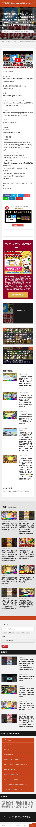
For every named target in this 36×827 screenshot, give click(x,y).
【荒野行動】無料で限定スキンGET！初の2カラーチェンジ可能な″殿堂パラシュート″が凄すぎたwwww (25, 382)
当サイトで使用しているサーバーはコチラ (15, 764)
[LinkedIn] (12, 198)
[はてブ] (21, 195)
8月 (21, 801)
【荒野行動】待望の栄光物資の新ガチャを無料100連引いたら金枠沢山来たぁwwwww (25, 419)
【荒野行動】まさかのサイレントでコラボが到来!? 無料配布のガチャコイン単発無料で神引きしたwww (9, 527)
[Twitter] (14, 195)
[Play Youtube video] (18, 59)
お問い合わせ (7, 740)
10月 (26, 802)
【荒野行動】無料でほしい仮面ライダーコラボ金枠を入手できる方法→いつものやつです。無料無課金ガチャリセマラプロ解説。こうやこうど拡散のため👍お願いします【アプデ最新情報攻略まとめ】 (26, 469)
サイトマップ (7, 745)
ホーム (3, 825)
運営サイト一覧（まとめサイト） (13, 759)
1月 (6, 801)
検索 (4, 646)
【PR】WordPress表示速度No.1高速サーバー (16, 784)
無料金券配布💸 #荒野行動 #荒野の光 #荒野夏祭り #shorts (26, 678)
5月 (15, 801)
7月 (19, 801)
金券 (9, 41)
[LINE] (5, 198)
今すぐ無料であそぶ (18, 295)
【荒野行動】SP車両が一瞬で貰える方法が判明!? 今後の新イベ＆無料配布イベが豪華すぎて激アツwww (26, 604)
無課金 (28, 632)
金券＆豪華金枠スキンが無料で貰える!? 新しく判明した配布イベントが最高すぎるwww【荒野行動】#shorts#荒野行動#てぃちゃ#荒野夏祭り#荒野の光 (26, 528)
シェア (10, 825)
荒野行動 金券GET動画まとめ (18, 4)
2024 (3, 803)
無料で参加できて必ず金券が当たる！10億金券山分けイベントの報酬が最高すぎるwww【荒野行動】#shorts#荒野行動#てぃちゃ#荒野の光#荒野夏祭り (9, 555)
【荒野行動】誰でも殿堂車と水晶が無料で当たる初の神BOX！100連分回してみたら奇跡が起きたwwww (25, 401)
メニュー (18, 825)
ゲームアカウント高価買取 (11, 779)
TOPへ (32, 825)
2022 (3, 806)
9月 (23, 802)
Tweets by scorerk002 (9, 122)
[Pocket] (27, 195)
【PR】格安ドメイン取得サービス (13, 789)
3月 (10, 801)
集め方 (18, 632)
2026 (3, 801)
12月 (31, 802)
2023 (3, 805)
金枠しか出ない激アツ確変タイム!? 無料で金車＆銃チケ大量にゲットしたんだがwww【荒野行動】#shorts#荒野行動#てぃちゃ (9, 606)
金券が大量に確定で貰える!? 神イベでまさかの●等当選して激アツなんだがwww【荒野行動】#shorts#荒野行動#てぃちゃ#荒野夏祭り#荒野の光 (26, 722)
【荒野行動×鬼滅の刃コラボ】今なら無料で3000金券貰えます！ (26, 580)
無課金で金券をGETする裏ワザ (12, 774)
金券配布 (4, 632)
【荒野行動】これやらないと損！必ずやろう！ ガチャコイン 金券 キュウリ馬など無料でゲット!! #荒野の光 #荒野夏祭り (26, 554)
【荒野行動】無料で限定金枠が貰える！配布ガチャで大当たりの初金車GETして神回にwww (9, 581)
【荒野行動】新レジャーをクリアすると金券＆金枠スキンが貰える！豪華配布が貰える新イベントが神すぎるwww (26, 692)
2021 (3, 807)
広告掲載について (9, 754)
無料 (22, 31)
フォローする (23, 314)
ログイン (18, 491)
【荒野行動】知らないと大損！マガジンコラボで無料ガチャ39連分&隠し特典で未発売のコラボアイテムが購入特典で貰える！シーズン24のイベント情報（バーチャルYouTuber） (26, 442)
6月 (17, 801)
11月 (29, 802)
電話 (25, 825)
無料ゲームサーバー (9, 769)
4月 (12, 801)
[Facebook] (7, 195)
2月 (8, 801)
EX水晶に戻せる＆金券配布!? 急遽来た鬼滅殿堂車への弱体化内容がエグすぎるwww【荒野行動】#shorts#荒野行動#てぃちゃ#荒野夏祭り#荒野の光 (26, 664)
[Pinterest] (19, 198)
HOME (3, 41)
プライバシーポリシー (10, 749)
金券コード (11, 632)
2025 (3, 802)
